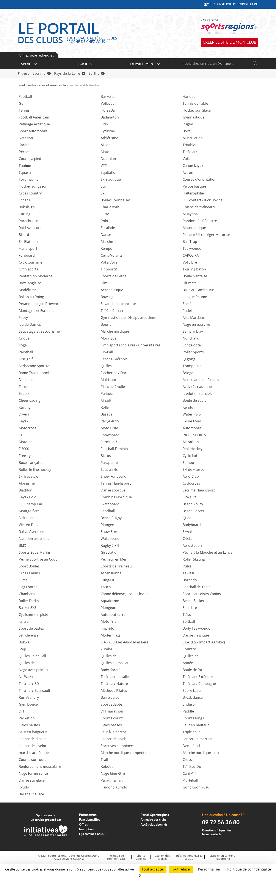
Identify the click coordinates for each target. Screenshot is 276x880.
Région (82, 64)
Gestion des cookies (162, 857)
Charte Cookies (141, 857)
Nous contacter (212, 834)
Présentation (88, 815)
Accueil (21, 85)
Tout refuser (181, 869)
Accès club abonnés (154, 824)
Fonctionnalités (89, 819)
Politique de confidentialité (116, 857)
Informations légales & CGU (189, 857)
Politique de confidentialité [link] (249, 869)
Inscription (86, 829)
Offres (83, 824)
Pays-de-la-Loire (67, 73)
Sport (26, 64)
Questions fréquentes (216, 830)
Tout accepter (153, 869)
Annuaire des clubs (153, 819)
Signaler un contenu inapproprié (222, 857)
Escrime (39, 73)
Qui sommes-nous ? (92, 834)
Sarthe (94, 73)
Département (142, 64)
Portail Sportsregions (155, 815)
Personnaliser (209, 869)
